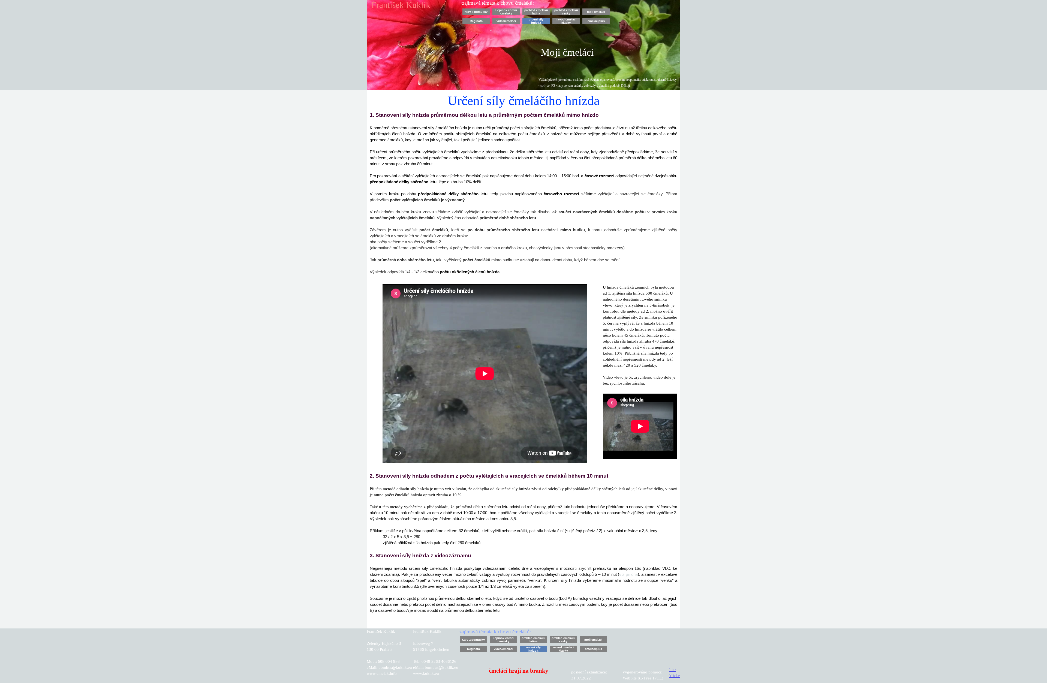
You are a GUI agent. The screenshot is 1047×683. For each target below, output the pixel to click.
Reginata (476, 21)
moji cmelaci (596, 11)
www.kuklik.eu (429, 680)
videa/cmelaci (506, 21)
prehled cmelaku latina (536, 11)
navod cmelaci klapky (566, 21)
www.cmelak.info (385, 680)
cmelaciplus (596, 21)
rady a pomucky (476, 11)
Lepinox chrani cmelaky (506, 11)
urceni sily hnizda (536, 21)
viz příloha (628, 574)
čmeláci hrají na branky (518, 670)
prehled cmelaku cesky (566, 11)
